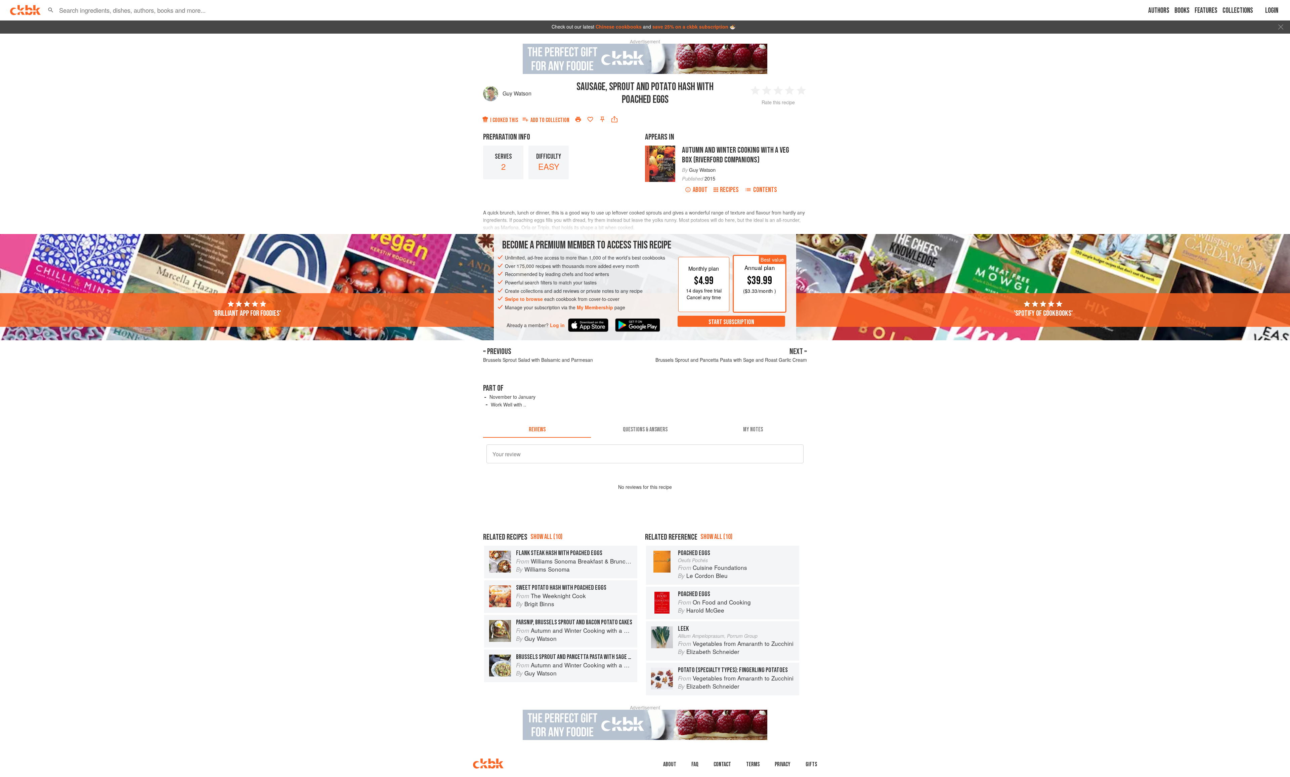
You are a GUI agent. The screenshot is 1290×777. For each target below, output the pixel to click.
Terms (753, 764)
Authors (1158, 10)
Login (1271, 10)
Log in (557, 325)
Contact (722, 764)
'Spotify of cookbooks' (1043, 313)
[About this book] (660, 148)
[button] (50, 10)
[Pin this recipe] (602, 119)
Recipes (729, 190)
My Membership (595, 307)
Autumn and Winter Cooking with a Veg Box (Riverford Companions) (735, 155)
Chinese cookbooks (619, 26)
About (700, 190)
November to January (512, 396)
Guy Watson (517, 93)
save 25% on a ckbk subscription (690, 26)
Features (1206, 10)
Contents (765, 190)
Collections (1237, 10)
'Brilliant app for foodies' (247, 313)
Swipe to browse (524, 299)
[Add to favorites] (590, 119)
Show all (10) (546, 537)
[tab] (537, 430)
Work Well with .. (508, 404)
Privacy (782, 764)
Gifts (811, 764)
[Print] (578, 119)
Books (1182, 10)
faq (694, 764)
